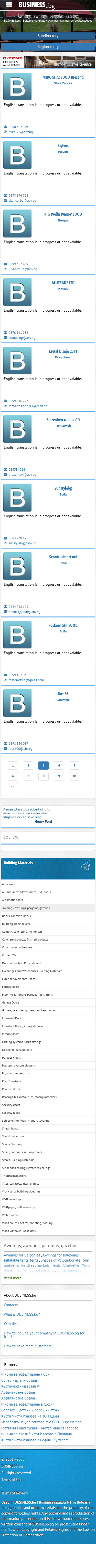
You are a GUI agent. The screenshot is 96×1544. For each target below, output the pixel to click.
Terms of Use (11, 1479)
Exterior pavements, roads (18, 979)
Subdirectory (48, 35)
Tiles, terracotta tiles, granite (20, 1183)
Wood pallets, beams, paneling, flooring (27, 1223)
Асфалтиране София (18, 1392)
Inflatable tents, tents (21, 1260)
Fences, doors (10, 987)
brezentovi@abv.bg (22, 474)
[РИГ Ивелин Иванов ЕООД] (17, 224)
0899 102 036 (18, 675)
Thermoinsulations (14, 1175)
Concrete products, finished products (25, 939)
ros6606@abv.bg (20, 748)
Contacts (11, 1304)
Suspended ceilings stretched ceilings (26, 1168)
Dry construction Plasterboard (21, 963)
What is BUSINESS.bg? (22, 1314)
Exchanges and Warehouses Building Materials (32, 971)
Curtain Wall (10, 955)
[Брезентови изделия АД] (17, 430)
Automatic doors (12, 900)
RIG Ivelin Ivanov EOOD (63, 214)
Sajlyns (63, 145)
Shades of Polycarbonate (60, 1260)
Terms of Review (14, 1493)
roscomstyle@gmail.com (26, 680)
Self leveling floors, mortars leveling (25, 1120)
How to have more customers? (28, 1346)
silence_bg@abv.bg (22, 200)
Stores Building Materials (18, 1160)
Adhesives (8, 884)
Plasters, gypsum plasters (18, 1065)
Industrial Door (11, 1018)
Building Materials (18, 863)
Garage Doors (10, 1002)
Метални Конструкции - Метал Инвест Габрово (39, 1428)
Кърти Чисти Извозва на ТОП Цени (30, 1416)
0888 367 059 (18, 127)
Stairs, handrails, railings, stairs (22, 1152)
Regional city (48, 46)
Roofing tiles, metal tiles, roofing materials (29, 1097)
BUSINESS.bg (12, 1466)
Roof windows (11, 1089)
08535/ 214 (16, 469)
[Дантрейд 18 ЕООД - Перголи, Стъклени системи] (48, 61)
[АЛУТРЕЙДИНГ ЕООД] (17, 293)
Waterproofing (11, 1215)
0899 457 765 (18, 264)
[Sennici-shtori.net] (17, 567)
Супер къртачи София (19, 1380)
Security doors (11, 1105)
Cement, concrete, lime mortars (22, 931)
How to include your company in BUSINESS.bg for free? (44, 1335)
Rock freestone (11, 1081)
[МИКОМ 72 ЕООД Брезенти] (17, 87)
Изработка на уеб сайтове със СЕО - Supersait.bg (41, 1422)
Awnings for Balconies (22, 1255)
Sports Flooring (12, 1144)
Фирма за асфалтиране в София (27, 1404)
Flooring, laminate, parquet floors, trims (27, 994)
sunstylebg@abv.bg (22, 543)
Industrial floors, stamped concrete (24, 1026)
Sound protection (13, 1136)
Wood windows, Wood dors (19, 1231)
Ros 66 (63, 693)
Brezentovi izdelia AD (63, 419)
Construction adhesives (17, 947)
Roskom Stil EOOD (63, 625)
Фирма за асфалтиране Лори (25, 1374)
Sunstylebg (63, 488)
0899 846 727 (18, 401)
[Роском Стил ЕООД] (17, 635)
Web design (13, 1323)
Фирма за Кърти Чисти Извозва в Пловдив (36, 1433)
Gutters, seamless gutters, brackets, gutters (29, 1010)
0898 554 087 (18, 743)
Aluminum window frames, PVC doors (26, 892)
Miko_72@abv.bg (20, 132)
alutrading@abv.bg (21, 338)
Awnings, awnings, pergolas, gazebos (26, 908)
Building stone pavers (16, 924)
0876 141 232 (18, 332)
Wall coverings (11, 1199)
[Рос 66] (17, 704)
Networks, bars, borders (17, 1050)
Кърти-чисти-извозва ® (20, 1386)
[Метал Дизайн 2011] (17, 361)
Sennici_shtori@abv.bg (24, 612)
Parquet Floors (11, 1057)
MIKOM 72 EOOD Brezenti (63, 77)
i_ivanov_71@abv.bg (22, 269)
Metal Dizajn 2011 (63, 351)
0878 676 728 (18, 195)
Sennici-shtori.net (63, 557)
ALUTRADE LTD (63, 282)
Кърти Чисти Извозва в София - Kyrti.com (35, 1440)
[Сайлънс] (17, 156)
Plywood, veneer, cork (16, 1073)
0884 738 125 (18, 538)
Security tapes (11, 1113)
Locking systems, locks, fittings (21, 1042)
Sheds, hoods (10, 1128)
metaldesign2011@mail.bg (27, 406)
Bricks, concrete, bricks (16, 916)
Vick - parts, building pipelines (21, 1191)
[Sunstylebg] (17, 498)
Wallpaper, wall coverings (18, 1207)
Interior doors (10, 1034)
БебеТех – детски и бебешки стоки (30, 1410)
